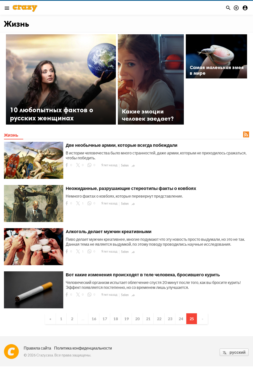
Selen (125, 165)
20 (137, 318)
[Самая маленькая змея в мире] (216, 56)
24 (181, 318)
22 (159, 318)
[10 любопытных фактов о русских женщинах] (61, 79)
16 (94, 318)
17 (105, 318)
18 (115, 318)
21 (148, 318)
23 (170, 318)
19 (126, 318)
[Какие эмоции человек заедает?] (151, 79)
